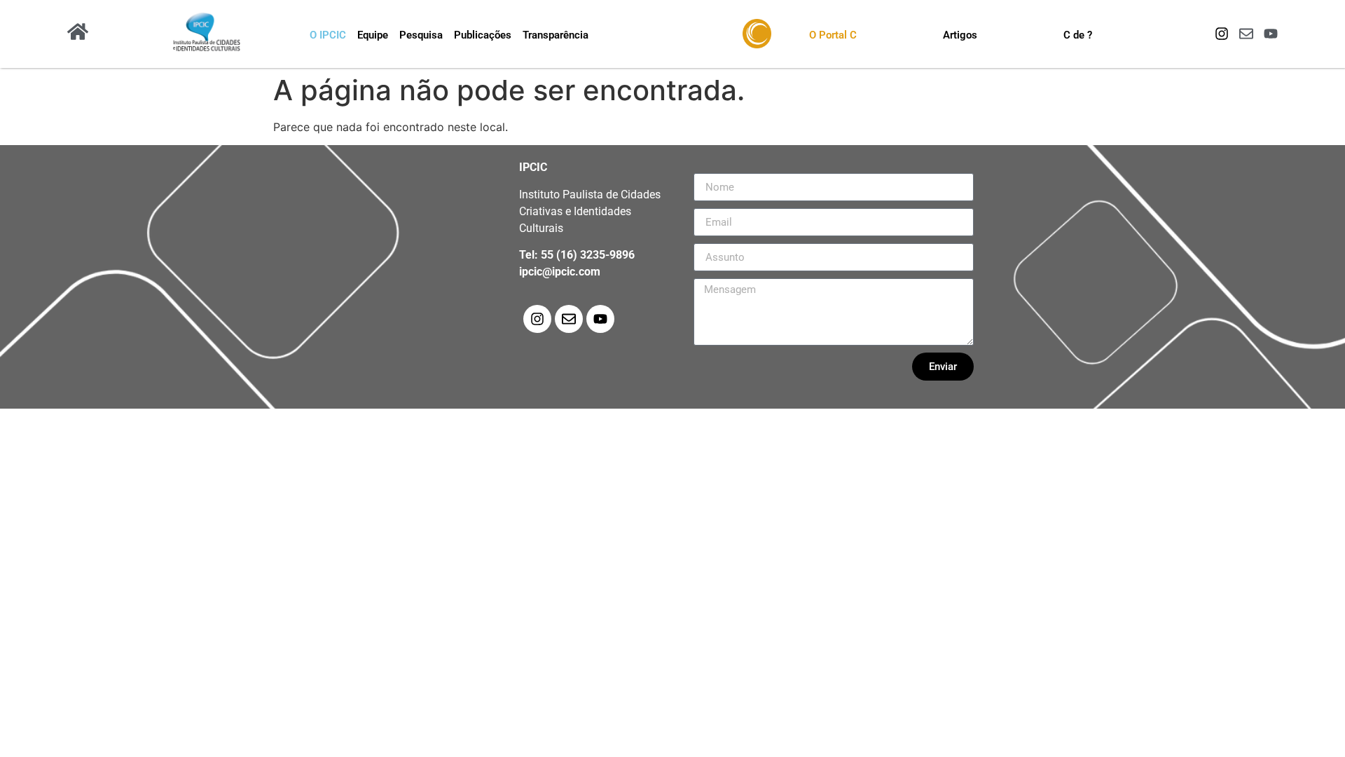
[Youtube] (1271, 34)
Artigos (960, 35)
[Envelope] (1246, 34)
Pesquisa (421, 35)
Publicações (482, 35)
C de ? (1077, 35)
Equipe (372, 35)
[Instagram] (1222, 34)
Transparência (555, 35)
